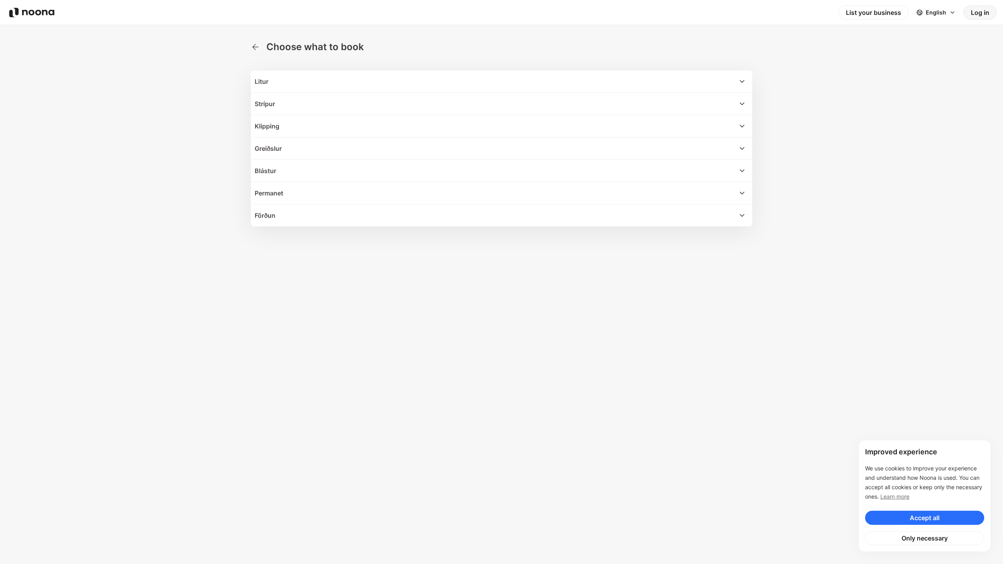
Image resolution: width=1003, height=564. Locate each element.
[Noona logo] (31, 12)
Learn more (894, 496)
